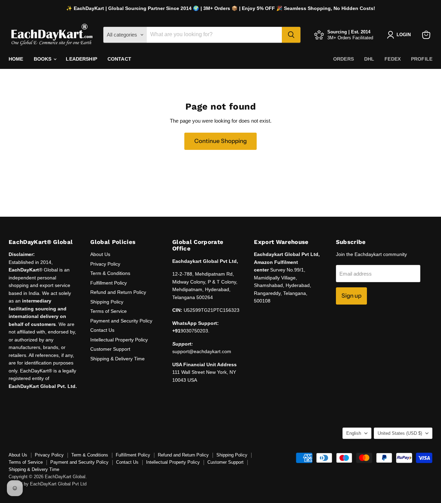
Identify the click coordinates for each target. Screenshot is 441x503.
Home (16, 59)
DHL (369, 59)
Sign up (351, 295)
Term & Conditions (110, 273)
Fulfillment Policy (108, 283)
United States (400, 433)
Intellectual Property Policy (119, 339)
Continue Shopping (220, 140)
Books (43, 59)
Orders (343, 59)
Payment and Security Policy (121, 321)
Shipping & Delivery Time (117, 358)
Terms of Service (108, 311)
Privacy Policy (105, 264)
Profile (421, 59)
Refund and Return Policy (118, 292)
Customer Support (110, 349)
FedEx (392, 59)
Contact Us (102, 330)
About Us (100, 254)
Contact (119, 59)
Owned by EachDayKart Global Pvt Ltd (47, 483)
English (353, 433)
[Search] (291, 35)
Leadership (81, 59)
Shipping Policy (106, 302)
